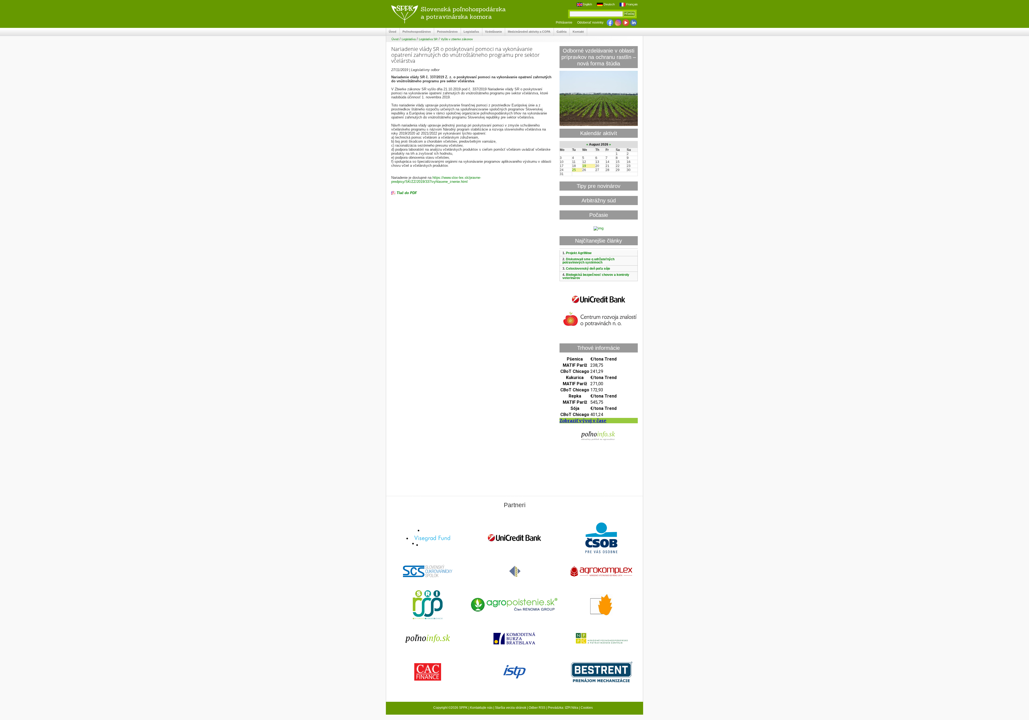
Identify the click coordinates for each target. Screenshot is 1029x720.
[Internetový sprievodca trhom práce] (514, 672)
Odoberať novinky (590, 22)
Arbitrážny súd (598, 200)
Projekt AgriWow (578, 253)
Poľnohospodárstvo (415, 32)
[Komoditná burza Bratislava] (514, 639)
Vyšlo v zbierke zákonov (457, 39)
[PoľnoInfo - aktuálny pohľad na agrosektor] (427, 639)
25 (574, 170)
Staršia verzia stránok (510, 708)
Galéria (560, 32)
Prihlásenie (564, 22)
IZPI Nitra (571, 708)
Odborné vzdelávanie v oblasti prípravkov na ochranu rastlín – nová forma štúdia (598, 56)
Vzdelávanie (492, 32)
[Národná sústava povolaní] (427, 605)
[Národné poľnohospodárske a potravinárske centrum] (601, 639)
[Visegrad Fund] (427, 538)
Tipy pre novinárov (598, 186)
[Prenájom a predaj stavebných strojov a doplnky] (601, 672)
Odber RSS (537, 708)
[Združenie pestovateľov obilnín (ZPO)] (601, 605)
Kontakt (577, 32)
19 (584, 166)
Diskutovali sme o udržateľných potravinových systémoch (588, 261)
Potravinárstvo (445, 32)
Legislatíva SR (428, 39)
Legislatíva (470, 32)
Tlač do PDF (407, 193)
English (587, 4)
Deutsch (608, 4)
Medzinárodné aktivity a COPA (527, 32)
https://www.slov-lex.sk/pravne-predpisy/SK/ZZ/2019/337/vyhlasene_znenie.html (436, 180)
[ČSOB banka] (601, 538)
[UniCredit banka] (598, 304)
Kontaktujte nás (481, 708)
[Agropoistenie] (514, 605)
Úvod (391, 32)
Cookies (587, 708)
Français (631, 4)
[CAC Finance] (427, 672)
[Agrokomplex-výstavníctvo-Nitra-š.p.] (601, 572)
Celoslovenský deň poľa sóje (588, 268)
